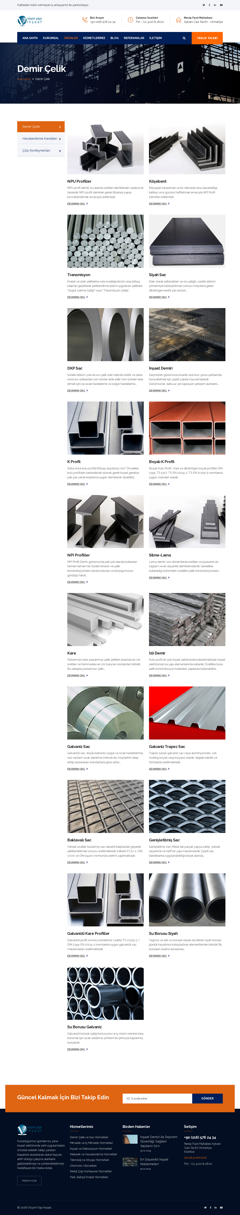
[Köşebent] (187, 147)
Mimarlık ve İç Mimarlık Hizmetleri (91, 1143)
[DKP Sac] (105, 334)
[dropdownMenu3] (184, 38)
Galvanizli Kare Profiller (88, 933)
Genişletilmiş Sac (164, 840)
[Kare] (105, 619)
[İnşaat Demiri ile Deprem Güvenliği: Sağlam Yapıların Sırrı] (130, 1139)
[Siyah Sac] (187, 241)
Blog (115, 38)
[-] (204, 5)
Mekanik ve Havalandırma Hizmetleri (93, 1154)
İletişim (156, 38)
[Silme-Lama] (187, 521)
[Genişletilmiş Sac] (187, 806)
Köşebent (157, 181)
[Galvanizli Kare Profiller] (105, 899)
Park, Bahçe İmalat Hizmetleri (89, 1177)
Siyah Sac (157, 274)
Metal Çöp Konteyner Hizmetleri (91, 1171)
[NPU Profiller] (105, 147)
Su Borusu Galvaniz (84, 1027)
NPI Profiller (78, 555)
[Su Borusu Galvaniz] (105, 993)
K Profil (73, 461)
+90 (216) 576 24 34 (103, 22)
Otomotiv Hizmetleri (83, 1165)
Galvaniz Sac (78, 746)
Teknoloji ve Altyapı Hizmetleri (89, 1160)
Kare (71, 653)
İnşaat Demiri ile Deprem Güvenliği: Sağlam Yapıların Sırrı (158, 1141)
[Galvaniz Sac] (105, 713)
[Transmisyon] (105, 241)
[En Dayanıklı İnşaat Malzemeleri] (130, 1161)
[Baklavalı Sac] (105, 806)
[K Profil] (105, 428)
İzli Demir (157, 653)
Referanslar (134, 38)
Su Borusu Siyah (163, 933)
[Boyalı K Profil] (187, 428)
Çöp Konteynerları (36, 150)
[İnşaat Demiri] (187, 334)
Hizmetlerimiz (94, 38)
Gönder (207, 1098)
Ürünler (71, 38)
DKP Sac (75, 368)
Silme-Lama (160, 555)
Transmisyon (78, 274)
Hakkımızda (29, 1180)
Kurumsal (51, 38)
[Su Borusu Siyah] (187, 899)
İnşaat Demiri (160, 368)
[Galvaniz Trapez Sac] (187, 713)
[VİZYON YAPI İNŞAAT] (29, 20)
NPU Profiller (79, 181)
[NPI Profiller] (105, 521)
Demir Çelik (31, 126)
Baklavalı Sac (79, 840)
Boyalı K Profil (161, 461)
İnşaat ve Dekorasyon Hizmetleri (91, 1148)
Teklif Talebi (207, 38)
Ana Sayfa (30, 38)
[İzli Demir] (187, 619)
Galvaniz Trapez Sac (167, 746)
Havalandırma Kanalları (39, 138)
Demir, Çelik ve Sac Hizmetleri (89, 1137)
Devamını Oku (76, 203)
